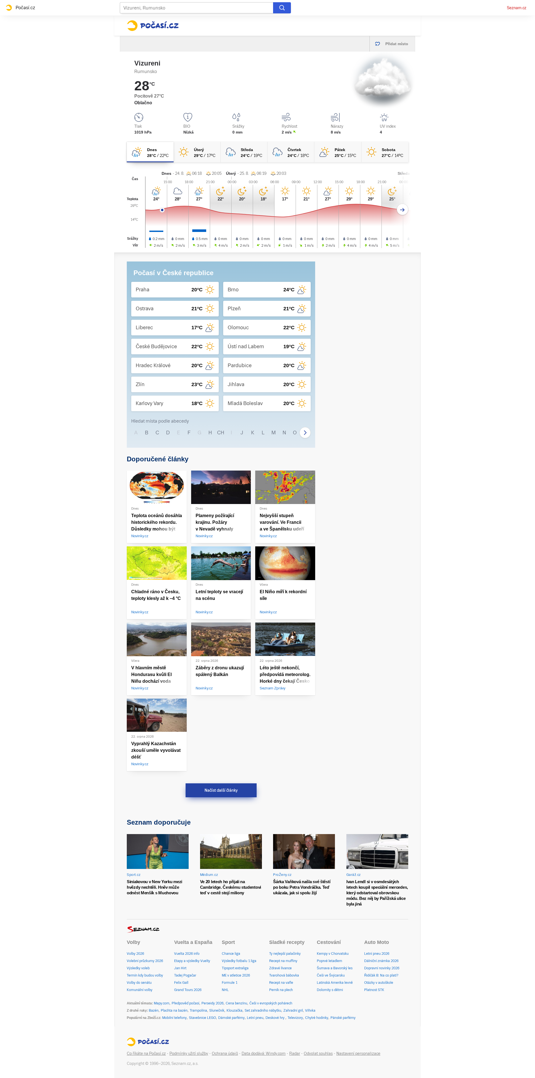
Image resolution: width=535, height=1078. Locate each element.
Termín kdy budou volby (145, 975)
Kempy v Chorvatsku (333, 954)
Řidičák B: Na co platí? (381, 975)
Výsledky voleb (138, 968)
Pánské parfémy (343, 1018)
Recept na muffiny (283, 961)
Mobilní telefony (174, 1018)
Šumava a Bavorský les (334, 968)
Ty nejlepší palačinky (285, 954)
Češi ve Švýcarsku (331, 975)
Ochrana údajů (225, 1053)
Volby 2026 (135, 954)
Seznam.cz (516, 8)
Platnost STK (374, 990)
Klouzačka (234, 1010)
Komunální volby (139, 990)
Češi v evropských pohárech (270, 1003)
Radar (294, 1053)
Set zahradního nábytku (263, 1010)
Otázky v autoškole (378, 983)
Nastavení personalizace (358, 1053)
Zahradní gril (293, 1010)
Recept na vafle (281, 983)
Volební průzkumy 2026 (145, 961)
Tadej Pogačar (185, 975)
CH (220, 432)
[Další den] (402, 209)
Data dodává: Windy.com (264, 1053)
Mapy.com (161, 1003)
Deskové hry (275, 1018)
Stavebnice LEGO (202, 1018)
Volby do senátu (139, 983)
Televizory (295, 1018)
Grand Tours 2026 (187, 990)
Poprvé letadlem (329, 961)
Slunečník (216, 1010)
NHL (225, 990)
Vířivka (310, 1010)
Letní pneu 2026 (376, 954)
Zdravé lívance (280, 968)
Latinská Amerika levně (335, 983)
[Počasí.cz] (153, 25)
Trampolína (198, 1010)
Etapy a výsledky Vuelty (192, 961)
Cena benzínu (236, 1003)
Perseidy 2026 (212, 1003)
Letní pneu (255, 1018)
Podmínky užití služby (188, 1053)
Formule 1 (229, 983)
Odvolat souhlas (318, 1053)
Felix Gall (181, 983)
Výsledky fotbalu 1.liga (239, 961)
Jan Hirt (180, 968)
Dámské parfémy (231, 1018)
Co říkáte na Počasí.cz (146, 1053)
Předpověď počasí (185, 1003)
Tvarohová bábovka (284, 975)
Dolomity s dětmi (330, 990)
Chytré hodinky (316, 1018)
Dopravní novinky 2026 (381, 968)
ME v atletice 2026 (236, 975)
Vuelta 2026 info (187, 954)
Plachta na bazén (174, 1010)
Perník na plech (281, 990)
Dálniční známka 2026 (381, 961)
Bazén (154, 1010)
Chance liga (231, 954)
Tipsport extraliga (235, 968)
